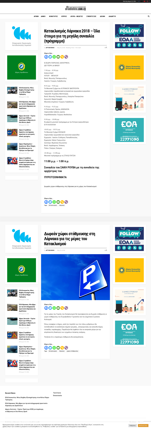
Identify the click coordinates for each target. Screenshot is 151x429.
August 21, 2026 (24, 97)
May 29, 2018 (61, 47)
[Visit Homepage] (75, 8)
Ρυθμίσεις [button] (133, 425)
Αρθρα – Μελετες (76, 16)
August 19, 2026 (24, 169)
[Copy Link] (62, 57)
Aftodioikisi (50, 47)
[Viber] (66, 57)
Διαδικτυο (112, 16)
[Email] (58, 57)
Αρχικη (36, 16)
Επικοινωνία (57, 395)
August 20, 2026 (24, 125)
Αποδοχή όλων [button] (143, 425)
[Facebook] (46, 57)
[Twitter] (50, 57)
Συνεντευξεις (91, 16)
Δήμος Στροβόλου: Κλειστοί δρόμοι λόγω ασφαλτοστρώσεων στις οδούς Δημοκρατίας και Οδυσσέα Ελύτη (27, 162)
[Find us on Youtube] (144, 1)
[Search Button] (148, 16)
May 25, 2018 (61, 250)
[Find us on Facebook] (138, 1)
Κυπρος (64, 16)
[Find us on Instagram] (147, 1)
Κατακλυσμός (53, 205)
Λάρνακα (61, 205)
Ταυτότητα (57, 393)
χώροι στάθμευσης (72, 351)
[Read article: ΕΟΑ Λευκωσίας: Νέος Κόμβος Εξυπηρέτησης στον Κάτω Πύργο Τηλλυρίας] (12, 90)
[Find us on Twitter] (141, 1)
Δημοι (43, 16)
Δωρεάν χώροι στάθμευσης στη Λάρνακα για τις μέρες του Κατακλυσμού (70, 186)
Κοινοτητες (53, 16)
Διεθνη (102, 16)
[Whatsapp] (54, 57)
